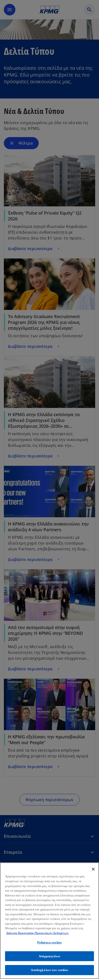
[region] (49, 920)
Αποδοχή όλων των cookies (49, 970)
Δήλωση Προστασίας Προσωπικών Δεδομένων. (37, 933)
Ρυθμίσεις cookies (49, 942)
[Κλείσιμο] (93, 869)
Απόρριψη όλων (50, 956)
